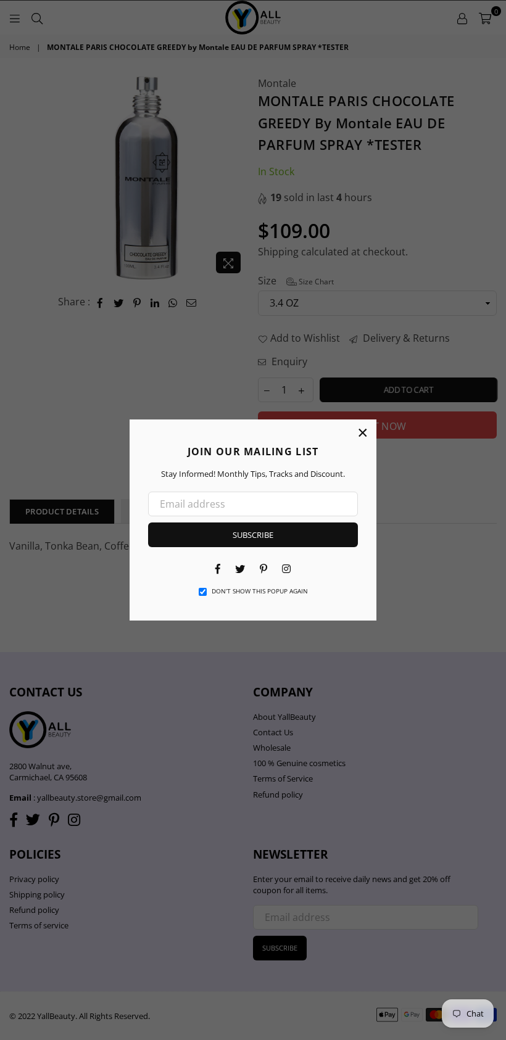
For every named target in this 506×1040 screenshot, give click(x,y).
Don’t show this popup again (260, 591)
